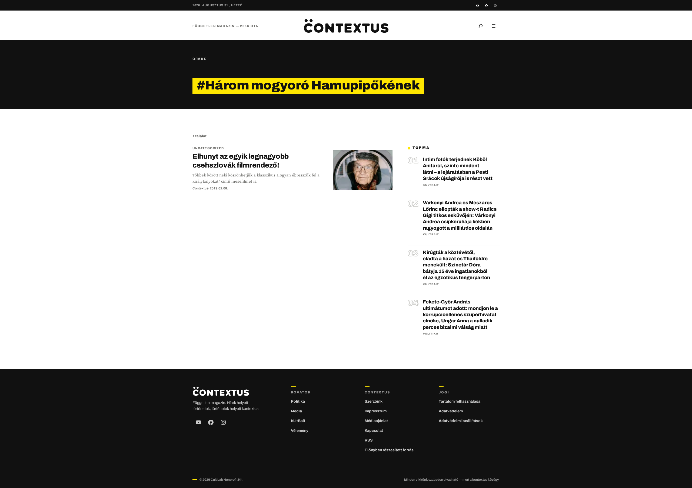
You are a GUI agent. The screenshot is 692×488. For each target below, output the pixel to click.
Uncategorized (208, 148)
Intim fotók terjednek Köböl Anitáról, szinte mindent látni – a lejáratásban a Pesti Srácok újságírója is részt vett (458, 169)
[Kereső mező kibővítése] (481, 26)
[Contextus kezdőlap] (346, 26)
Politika (430, 333)
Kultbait (431, 184)
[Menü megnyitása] (494, 26)
